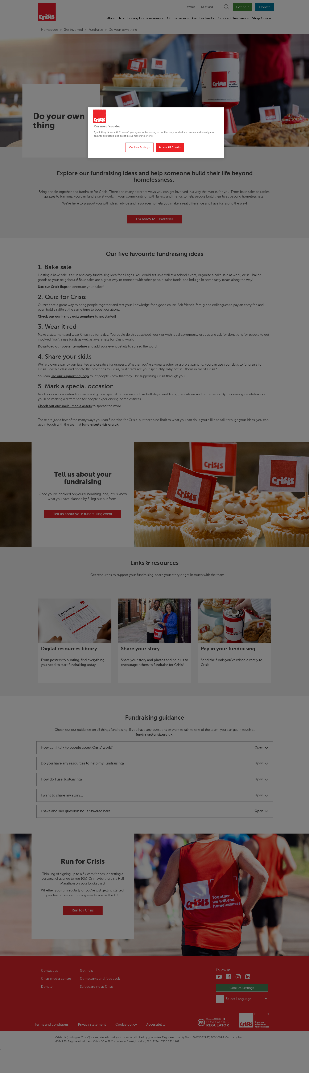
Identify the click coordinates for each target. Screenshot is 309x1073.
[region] (156, 133)
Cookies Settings (139, 147)
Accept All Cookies (170, 147)
